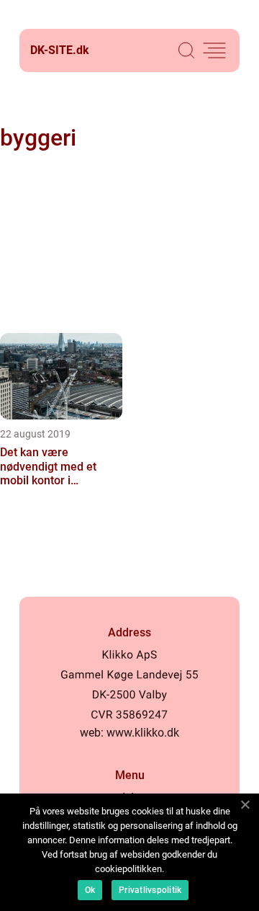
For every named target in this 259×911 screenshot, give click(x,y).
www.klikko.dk (142, 732)
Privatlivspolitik (150, 890)
